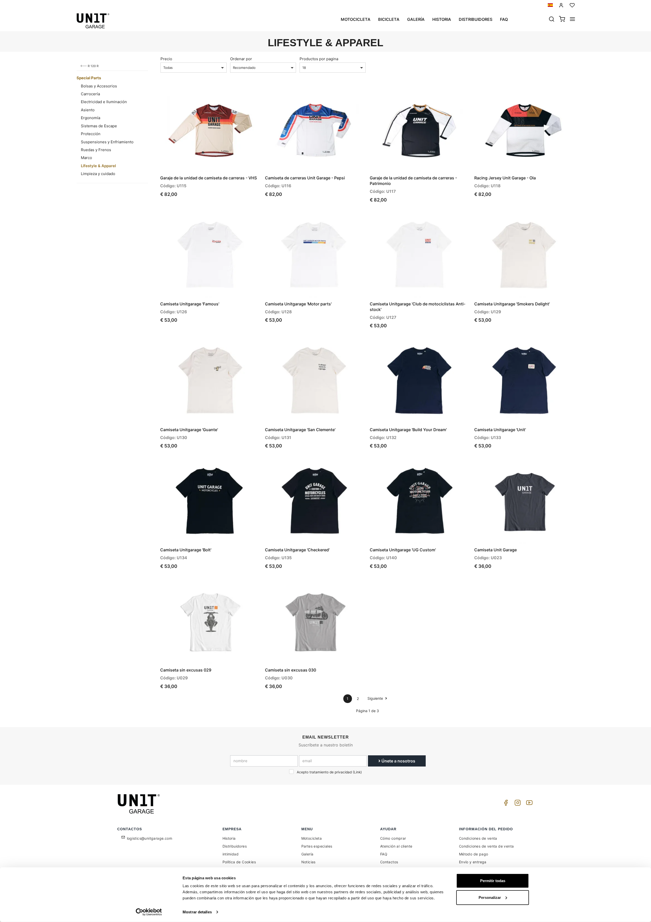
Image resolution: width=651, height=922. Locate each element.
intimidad (231, 854)
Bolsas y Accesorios (99, 86)
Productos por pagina (319, 58)
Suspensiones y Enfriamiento (107, 141)
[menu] (572, 19)
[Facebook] (505, 804)
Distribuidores (475, 19)
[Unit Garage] (139, 804)
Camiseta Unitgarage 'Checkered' (297, 549)
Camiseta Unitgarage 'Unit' (500, 429)
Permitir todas (492, 881)
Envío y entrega (472, 862)
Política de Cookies (239, 862)
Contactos (389, 862)
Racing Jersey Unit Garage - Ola (505, 177)
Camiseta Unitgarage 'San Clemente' (300, 429)
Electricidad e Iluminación (104, 101)
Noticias (308, 862)
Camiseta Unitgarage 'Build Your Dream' (408, 429)
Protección (90, 133)
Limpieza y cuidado (98, 173)
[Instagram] (517, 804)
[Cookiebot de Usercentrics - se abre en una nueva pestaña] (149, 912)
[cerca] (552, 19)
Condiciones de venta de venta (486, 846)
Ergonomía (90, 117)
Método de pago (473, 854)
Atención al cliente (396, 846)
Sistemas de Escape (99, 125)
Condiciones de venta (478, 838)
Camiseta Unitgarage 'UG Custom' (403, 549)
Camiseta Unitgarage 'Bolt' (185, 549)
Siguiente (375, 698)
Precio (166, 58)
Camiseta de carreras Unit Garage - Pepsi (305, 177)
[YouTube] (528, 804)
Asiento (88, 109)
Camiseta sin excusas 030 (290, 670)
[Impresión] (242, 95)
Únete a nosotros (397, 760)
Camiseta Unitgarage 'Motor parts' (298, 303)
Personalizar (490, 897)
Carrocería (90, 93)
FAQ (383, 854)
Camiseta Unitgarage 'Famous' (189, 303)
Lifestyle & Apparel (98, 165)
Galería (416, 19)
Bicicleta (389, 19)
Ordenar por (241, 58)
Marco (86, 157)
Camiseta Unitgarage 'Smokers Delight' (512, 303)
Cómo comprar (393, 838)
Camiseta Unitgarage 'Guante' (189, 429)
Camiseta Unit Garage (495, 549)
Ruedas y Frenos (96, 149)
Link (357, 772)
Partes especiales (316, 846)
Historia (441, 19)
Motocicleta (356, 19)
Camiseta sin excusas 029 (185, 670)
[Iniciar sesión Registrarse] (561, 5)
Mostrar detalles (197, 912)
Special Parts (89, 77)
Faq (504, 19)
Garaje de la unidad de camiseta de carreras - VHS (208, 177)
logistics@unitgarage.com (149, 838)
